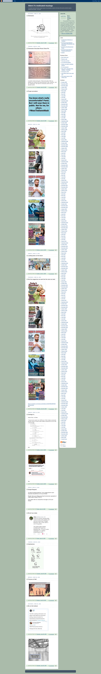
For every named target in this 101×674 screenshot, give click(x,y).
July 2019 (63, 339)
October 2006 (64, 82)
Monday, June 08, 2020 (41, 600)
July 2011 (63, 178)
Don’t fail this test (64, 57)
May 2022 (63, 395)
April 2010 (63, 153)
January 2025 (64, 435)
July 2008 (63, 117)
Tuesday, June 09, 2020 (41, 573)
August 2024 (63, 428)
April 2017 (63, 293)
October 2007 (64, 102)
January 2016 (64, 269)
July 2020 (63, 359)
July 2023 (63, 410)
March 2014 (63, 232)
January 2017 (64, 288)
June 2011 (63, 176)
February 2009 (64, 129)
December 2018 (64, 327)
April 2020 (63, 354)
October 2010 (64, 163)
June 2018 (63, 317)
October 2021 (64, 384)
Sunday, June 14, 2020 (41, 449)
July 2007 (63, 97)
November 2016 (64, 285)
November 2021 (64, 386)
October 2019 (64, 344)
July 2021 (63, 379)
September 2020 (64, 362)
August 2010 (63, 160)
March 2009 (63, 131)
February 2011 (64, 170)
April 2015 (63, 254)
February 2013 (64, 210)
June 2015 (63, 258)
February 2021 (64, 371)
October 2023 (64, 415)
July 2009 (63, 138)
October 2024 (64, 430)
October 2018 (64, 324)
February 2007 (64, 89)
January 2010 (64, 148)
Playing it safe (64, 59)
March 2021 (63, 373)
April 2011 (63, 173)
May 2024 (63, 423)
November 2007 (64, 104)
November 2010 (64, 165)
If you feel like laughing (66, 62)
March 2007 (63, 90)
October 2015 (64, 264)
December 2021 (64, 388)
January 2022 (64, 390)
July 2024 (63, 427)
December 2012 (64, 207)
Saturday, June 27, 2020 (41, 42)
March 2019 (63, 332)
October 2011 (64, 183)
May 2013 (63, 215)
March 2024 (63, 420)
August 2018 (63, 320)
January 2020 (64, 349)
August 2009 (63, 139)
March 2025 (63, 437)
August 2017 (63, 300)
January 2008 (64, 107)
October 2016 (64, 283)
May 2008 (63, 114)
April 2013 (63, 214)
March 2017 (63, 291)
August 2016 (63, 281)
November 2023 (64, 417)
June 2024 (63, 425)
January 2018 (64, 308)
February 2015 (64, 251)
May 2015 (63, 256)
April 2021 (63, 374)
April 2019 (63, 334)
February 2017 (64, 290)
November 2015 (64, 266)
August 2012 (63, 200)
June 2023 (63, 408)
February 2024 (64, 418)
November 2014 (64, 246)
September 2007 (64, 100)
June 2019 (63, 337)
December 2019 (64, 347)
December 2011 (64, 187)
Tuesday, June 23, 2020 (41, 87)
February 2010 (64, 149)
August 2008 (63, 119)
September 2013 (64, 222)
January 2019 (64, 329)
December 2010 (64, 166)
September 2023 (64, 413)
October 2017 (64, 303)
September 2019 (64, 342)
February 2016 (64, 271)
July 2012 (63, 198)
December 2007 (64, 105)
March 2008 (63, 111)
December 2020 (64, 368)
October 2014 (64, 244)
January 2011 (64, 168)
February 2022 (64, 391)
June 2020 (63, 357)
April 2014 (63, 234)
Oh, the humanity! (65, 67)
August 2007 (63, 99)
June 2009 (63, 136)
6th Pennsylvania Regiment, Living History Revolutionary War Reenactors (67, 44)
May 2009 (63, 134)
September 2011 (64, 182)
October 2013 (64, 224)
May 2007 (63, 94)
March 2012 (63, 192)
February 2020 (64, 351)
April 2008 (63, 112)
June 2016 (63, 278)
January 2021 (64, 369)
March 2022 (63, 393)
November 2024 (64, 432)
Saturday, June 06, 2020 (41, 634)
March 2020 (63, 352)
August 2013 (63, 220)
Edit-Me (63, 52)
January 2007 (64, 87)
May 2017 (63, 295)
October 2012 (64, 204)
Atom (64, 446)
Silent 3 (68, 17)
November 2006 (64, 83)
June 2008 (63, 116)
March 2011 (63, 171)
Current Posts (64, 439)
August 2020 (63, 361)
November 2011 (64, 185)
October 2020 (64, 364)
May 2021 (63, 376)
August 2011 (63, 180)
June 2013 (63, 217)
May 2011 (63, 175)
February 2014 (64, 231)
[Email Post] (55, 43)
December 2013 (64, 227)
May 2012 (63, 195)
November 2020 (64, 366)
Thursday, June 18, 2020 (42, 408)
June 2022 (63, 396)
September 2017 (64, 302)
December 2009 (64, 146)
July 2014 (63, 239)
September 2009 (64, 141)
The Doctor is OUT (65, 71)
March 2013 (63, 212)
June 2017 (63, 297)
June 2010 (63, 156)
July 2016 (63, 280)
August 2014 (63, 241)
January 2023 (64, 406)
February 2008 (64, 109)
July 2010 (63, 158)
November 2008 (64, 124)
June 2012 (63, 197)
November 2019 (64, 346)
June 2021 (63, 378)
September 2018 (64, 322)
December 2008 (64, 126)
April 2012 (63, 193)
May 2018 (63, 315)
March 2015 (63, 253)
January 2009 (64, 127)
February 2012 (64, 190)
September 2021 (64, 383)
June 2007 (63, 95)
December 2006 (64, 85)
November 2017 (64, 305)
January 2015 (64, 249)
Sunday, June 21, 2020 (41, 273)
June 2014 (63, 237)
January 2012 (64, 188)
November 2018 (64, 325)
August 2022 (63, 400)
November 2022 (64, 403)
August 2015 (63, 261)
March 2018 (63, 312)
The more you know (65, 60)
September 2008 (64, 121)
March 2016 (63, 273)
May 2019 (63, 335)
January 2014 (64, 229)
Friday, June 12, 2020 (41, 509)
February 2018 (64, 310)
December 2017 (64, 307)
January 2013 (64, 209)
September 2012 (64, 202)
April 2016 (63, 275)
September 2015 (64, 263)
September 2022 (64, 401)
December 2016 (64, 286)
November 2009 (64, 144)
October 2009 (64, 143)
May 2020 (63, 356)
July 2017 (63, 298)
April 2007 (63, 92)
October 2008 (64, 122)
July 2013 (63, 219)
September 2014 (64, 242)
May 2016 (63, 276)
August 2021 (63, 381)
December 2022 (64, 405)
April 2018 (63, 313)
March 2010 (63, 151)
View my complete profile (66, 33)
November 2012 (64, 205)
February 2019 (64, 330)
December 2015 (64, 268)
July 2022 (63, 398)
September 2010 (64, 161)
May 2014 (63, 236)
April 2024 (63, 422)
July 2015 (63, 259)
